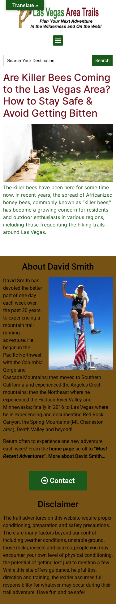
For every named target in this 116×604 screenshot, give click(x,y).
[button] (58, 40)
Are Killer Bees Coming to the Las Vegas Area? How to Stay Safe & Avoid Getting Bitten (56, 95)
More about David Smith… (76, 456)
